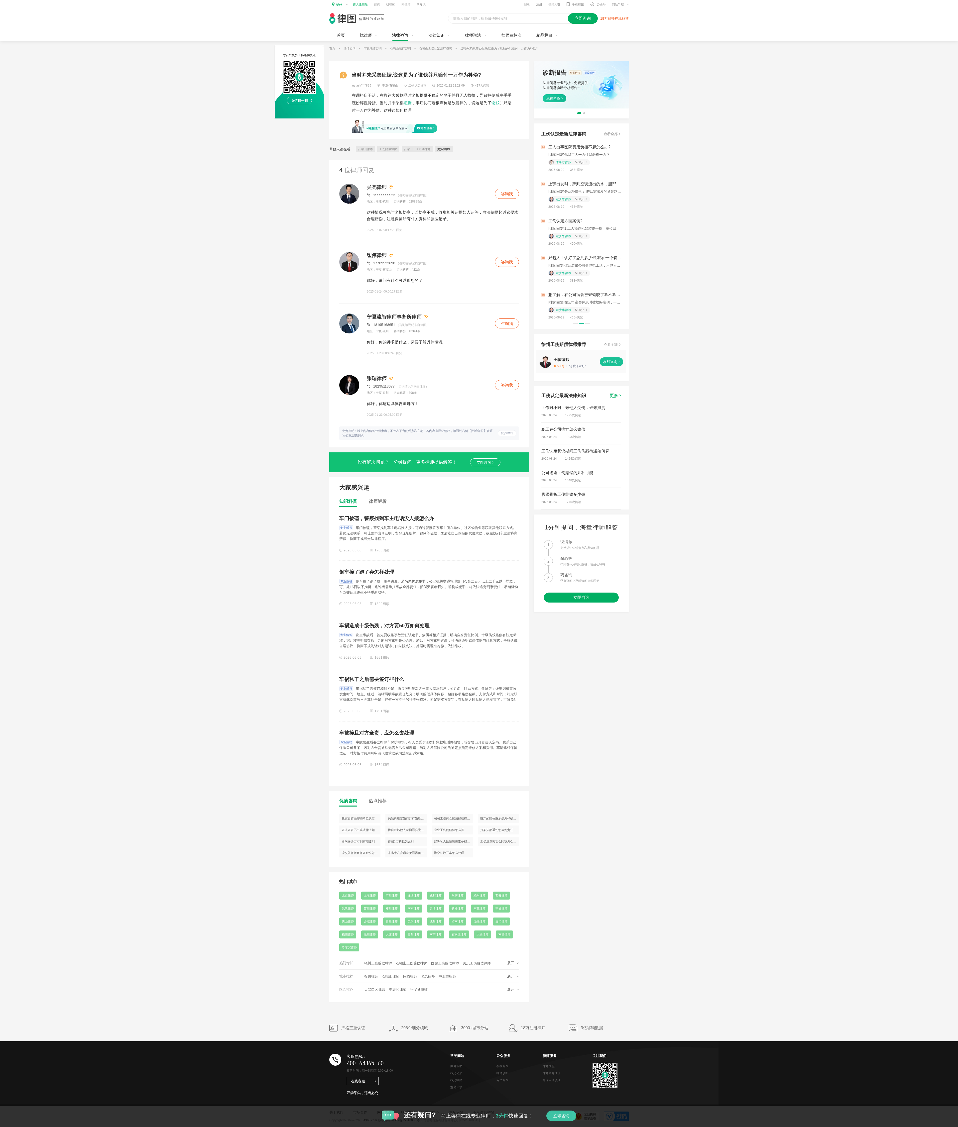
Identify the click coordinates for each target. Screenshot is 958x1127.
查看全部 (611, 134)
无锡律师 (479, 921)
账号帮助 (456, 1066)
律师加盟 (549, 1066)
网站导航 (618, 4)
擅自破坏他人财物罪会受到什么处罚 (407, 830)
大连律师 (392, 934)
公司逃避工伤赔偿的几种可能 (567, 473)
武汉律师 (348, 908)
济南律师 (458, 921)
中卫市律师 (447, 976)
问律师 (405, 4)
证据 (408, 103)
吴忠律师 (428, 976)
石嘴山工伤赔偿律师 (417, 149)
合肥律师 (370, 921)
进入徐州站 (360, 4)
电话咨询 (502, 1080)
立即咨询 (484, 462)
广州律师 (392, 895)
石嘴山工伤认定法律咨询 (435, 48)
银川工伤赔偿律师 (378, 963)
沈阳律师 (436, 921)
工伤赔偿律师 (388, 149)
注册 (539, 4)
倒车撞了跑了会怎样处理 (366, 572)
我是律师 (456, 1080)
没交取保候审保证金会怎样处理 (361, 853)
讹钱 (495, 103)
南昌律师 (504, 934)
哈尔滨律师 (349, 947)
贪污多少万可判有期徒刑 (358, 841)
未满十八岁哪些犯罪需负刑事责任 (407, 853)
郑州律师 (392, 908)
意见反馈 (456, 1087)
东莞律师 (479, 908)
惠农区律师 (397, 990)
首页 (377, 4)
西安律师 (501, 895)
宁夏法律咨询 (373, 48)
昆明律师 (414, 921)
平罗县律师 (419, 990)
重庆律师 (458, 895)
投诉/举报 (507, 433)
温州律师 (370, 934)
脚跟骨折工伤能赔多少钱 (563, 494)
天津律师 (436, 908)
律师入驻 (554, 4)
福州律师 (348, 934)
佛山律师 (348, 921)
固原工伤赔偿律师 (445, 963)
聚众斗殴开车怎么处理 (449, 853)
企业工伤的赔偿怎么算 (449, 830)
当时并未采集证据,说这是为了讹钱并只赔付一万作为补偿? (499, 48)
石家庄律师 (459, 934)
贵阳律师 (414, 934)
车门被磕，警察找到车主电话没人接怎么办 (386, 518)
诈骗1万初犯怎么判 (401, 841)
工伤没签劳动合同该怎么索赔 (499, 841)
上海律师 (370, 895)
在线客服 (358, 1081)
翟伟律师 (377, 255)
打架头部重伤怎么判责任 (496, 830)
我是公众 (456, 1073)
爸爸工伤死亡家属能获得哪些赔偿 (453, 818)
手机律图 (578, 4)
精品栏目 (544, 35)
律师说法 (473, 35)
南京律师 (414, 908)
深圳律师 (414, 895)
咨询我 (507, 194)
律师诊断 (502, 1073)
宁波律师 (501, 908)
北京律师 (348, 895)
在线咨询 (610, 362)
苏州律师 (370, 908)
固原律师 (410, 976)
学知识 (421, 4)
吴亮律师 (377, 187)
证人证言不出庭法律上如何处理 (361, 830)
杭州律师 (479, 895)
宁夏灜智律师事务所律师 (394, 316)
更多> (615, 395)
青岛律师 (392, 921)
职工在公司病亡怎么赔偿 (563, 429)
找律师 (390, 4)
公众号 (601, 4)
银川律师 (371, 976)
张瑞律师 (377, 378)
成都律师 (436, 895)
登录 (527, 4)
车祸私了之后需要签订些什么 (371, 679)
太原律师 (482, 934)
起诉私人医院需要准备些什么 (453, 841)
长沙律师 (458, 908)
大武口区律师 (374, 990)
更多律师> (444, 149)
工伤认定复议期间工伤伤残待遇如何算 (575, 451)
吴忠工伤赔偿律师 (477, 963)
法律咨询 (400, 35)
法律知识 (437, 35)
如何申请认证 (552, 1080)
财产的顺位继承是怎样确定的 (499, 818)
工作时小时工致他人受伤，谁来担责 (573, 408)
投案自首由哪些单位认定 (358, 818)
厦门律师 (501, 921)
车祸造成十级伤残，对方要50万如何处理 (384, 625)
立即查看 (553, 98)
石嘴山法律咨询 (400, 48)
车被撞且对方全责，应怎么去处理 (376, 732)
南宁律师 (436, 934)
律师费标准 (511, 35)
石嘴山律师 (365, 149)
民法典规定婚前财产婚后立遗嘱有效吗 (407, 818)
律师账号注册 (552, 1073)
